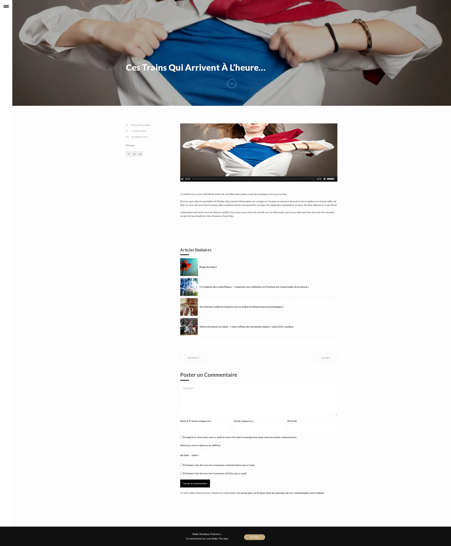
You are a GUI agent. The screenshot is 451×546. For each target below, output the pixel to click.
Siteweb (292, 420)
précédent (193, 357)
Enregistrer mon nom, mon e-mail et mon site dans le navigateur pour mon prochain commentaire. (240, 437)
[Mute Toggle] (324, 179)
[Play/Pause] (182, 179)
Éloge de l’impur (208, 266)
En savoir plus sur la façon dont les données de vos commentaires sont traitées (281, 492)
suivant (326, 357)
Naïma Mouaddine (140, 125)
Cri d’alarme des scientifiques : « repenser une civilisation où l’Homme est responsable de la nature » (254, 286)
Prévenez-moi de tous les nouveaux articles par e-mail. (215, 473)
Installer (254, 537)
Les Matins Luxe (139, 136)
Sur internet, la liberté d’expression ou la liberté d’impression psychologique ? (242, 306)
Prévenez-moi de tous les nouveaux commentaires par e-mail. (219, 464)
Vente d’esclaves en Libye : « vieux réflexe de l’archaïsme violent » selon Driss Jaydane (247, 326)
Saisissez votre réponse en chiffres (200, 445)
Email (243, 420)
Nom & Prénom (195, 420)
